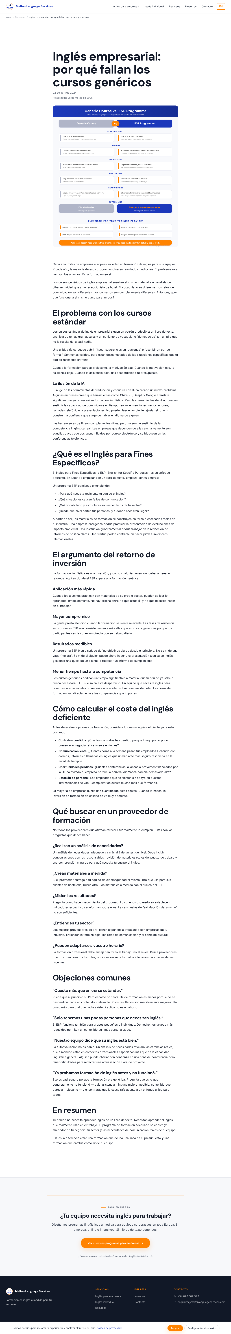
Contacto (207, 6)
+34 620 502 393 (188, 1296)
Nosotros (191, 6)
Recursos (174, 6)
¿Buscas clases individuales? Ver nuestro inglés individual (115, 1256)
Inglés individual (154, 6)
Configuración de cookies (202, 1328)
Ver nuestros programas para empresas (115, 1243)
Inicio (9, 17)
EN (221, 6)
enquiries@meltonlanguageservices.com (201, 1301)
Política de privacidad (109, 1328)
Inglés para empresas (126, 6)
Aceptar (175, 1328)
